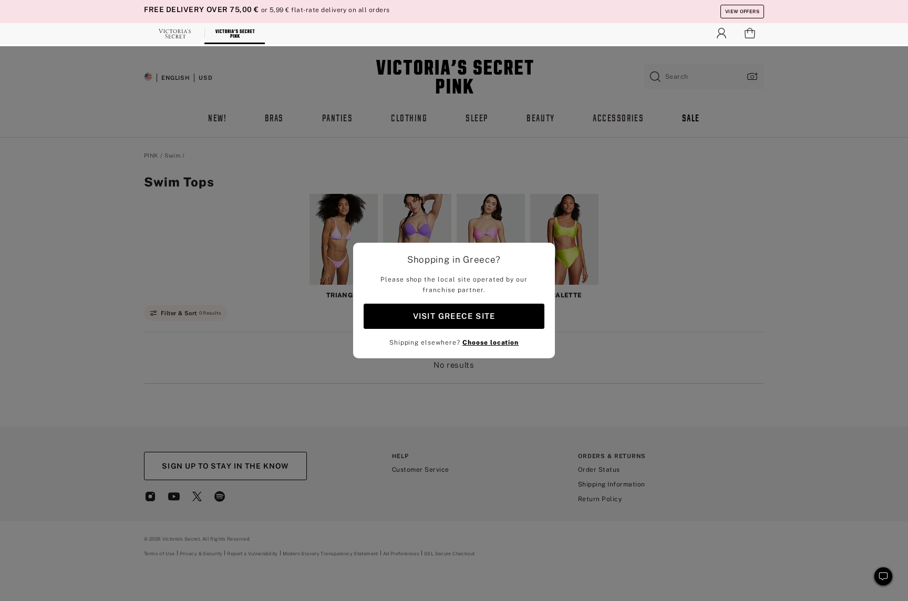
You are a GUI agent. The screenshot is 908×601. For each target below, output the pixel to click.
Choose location (490, 342)
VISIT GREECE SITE (454, 316)
